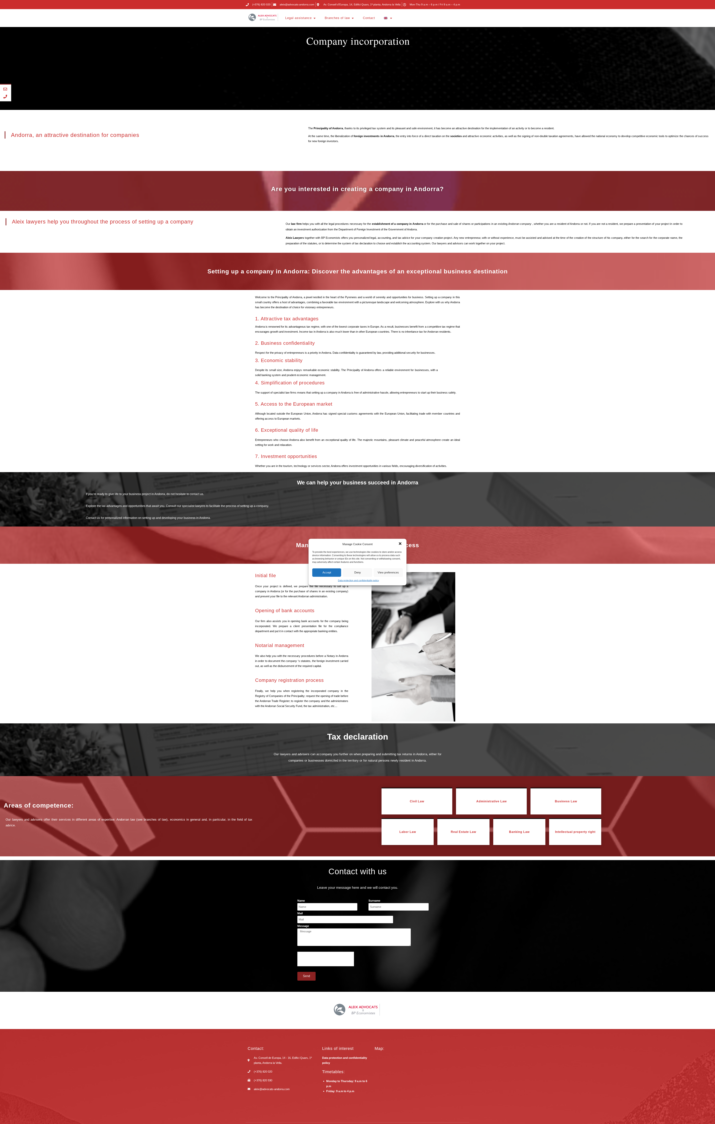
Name (301, 900)
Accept (326, 572)
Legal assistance (298, 18)
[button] (400, 544)
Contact (369, 18)
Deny (357, 572)
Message (303, 926)
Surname (374, 900)
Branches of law (337, 18)
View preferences (388, 572)
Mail (300, 913)
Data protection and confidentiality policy (358, 580)
